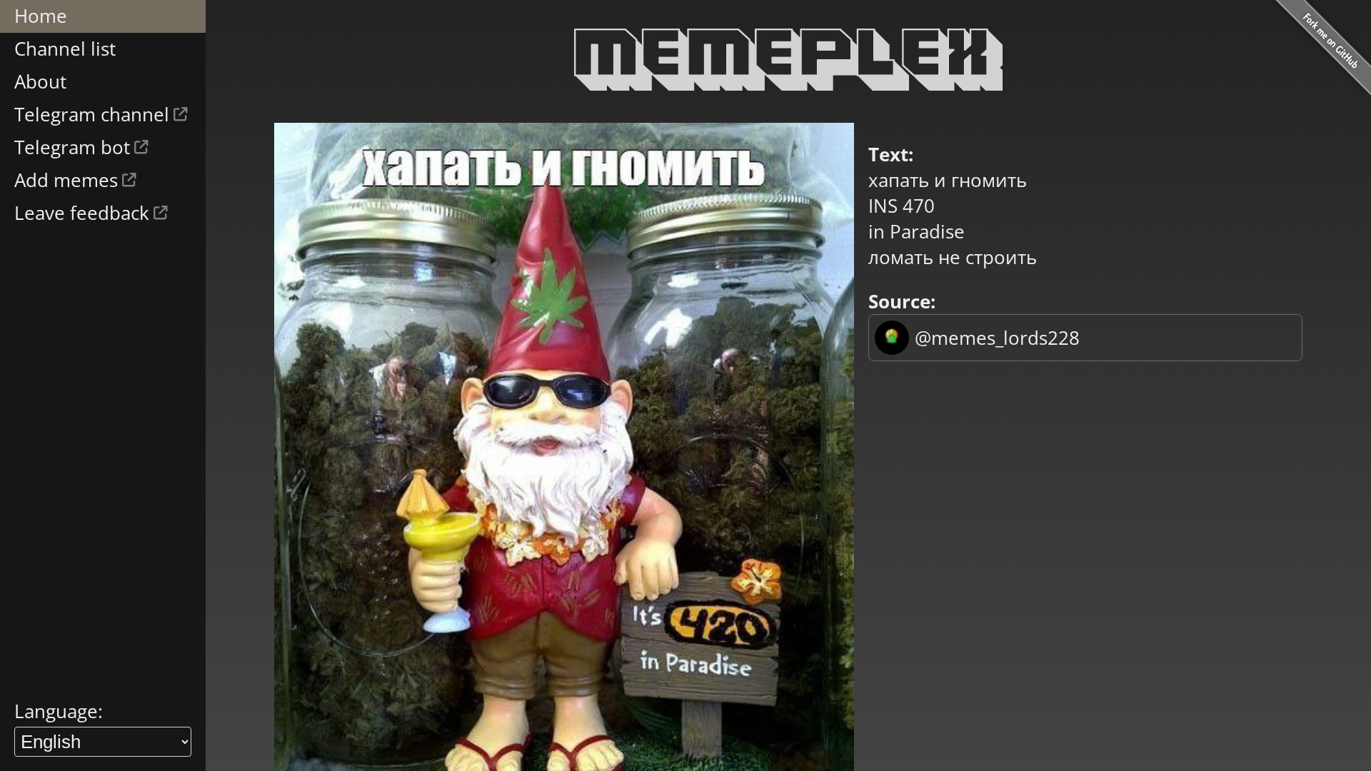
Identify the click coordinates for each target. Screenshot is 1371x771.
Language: (58, 711)
